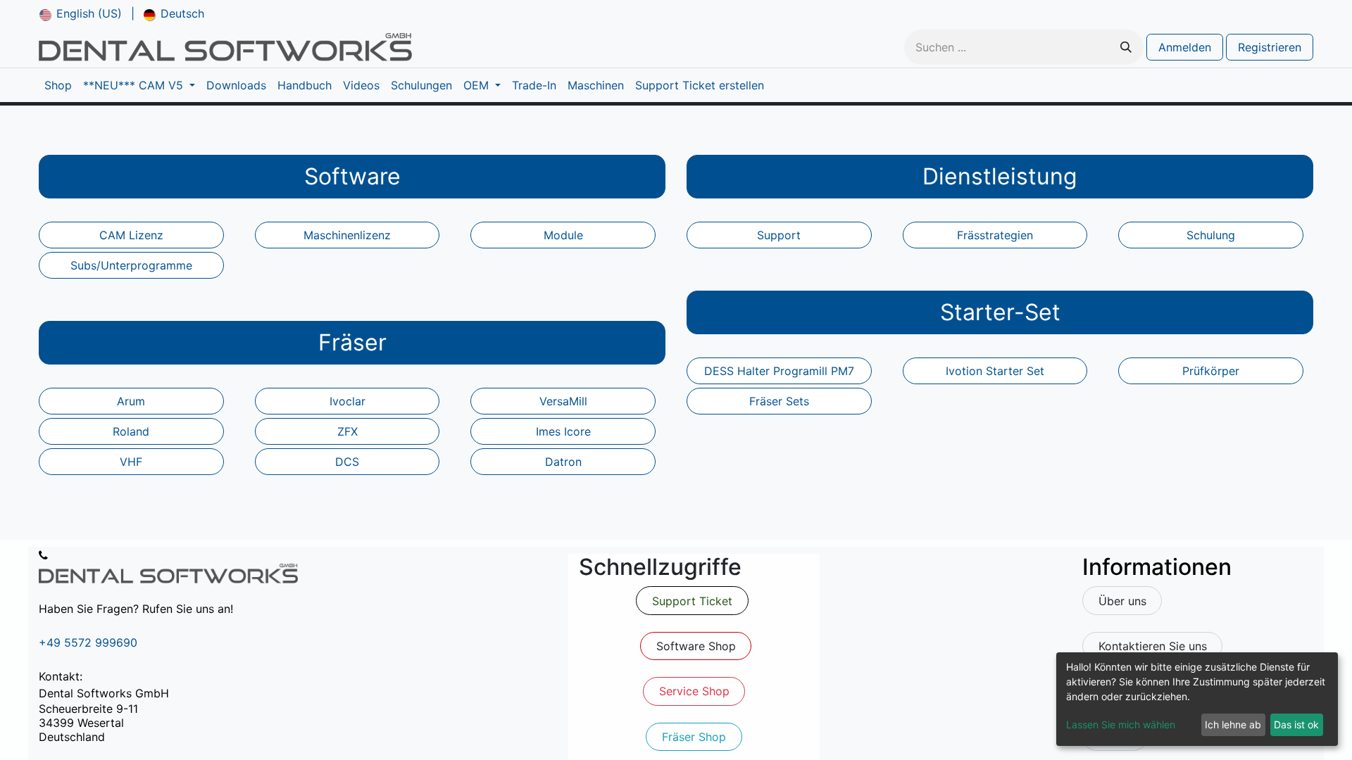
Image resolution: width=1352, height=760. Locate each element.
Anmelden (1184, 47)
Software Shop (696, 646)
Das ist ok (1296, 724)
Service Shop (694, 691)
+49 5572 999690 (88, 642)
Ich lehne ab (1233, 724)
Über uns (1122, 601)
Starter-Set (1000, 312)
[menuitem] (80, 13)
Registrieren (1269, 47)
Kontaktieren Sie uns (1152, 646)
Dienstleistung (999, 176)
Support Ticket (692, 601)
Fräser (352, 342)
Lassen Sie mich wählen (1120, 724)
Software (352, 176)
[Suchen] (1126, 47)
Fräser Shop (694, 737)
